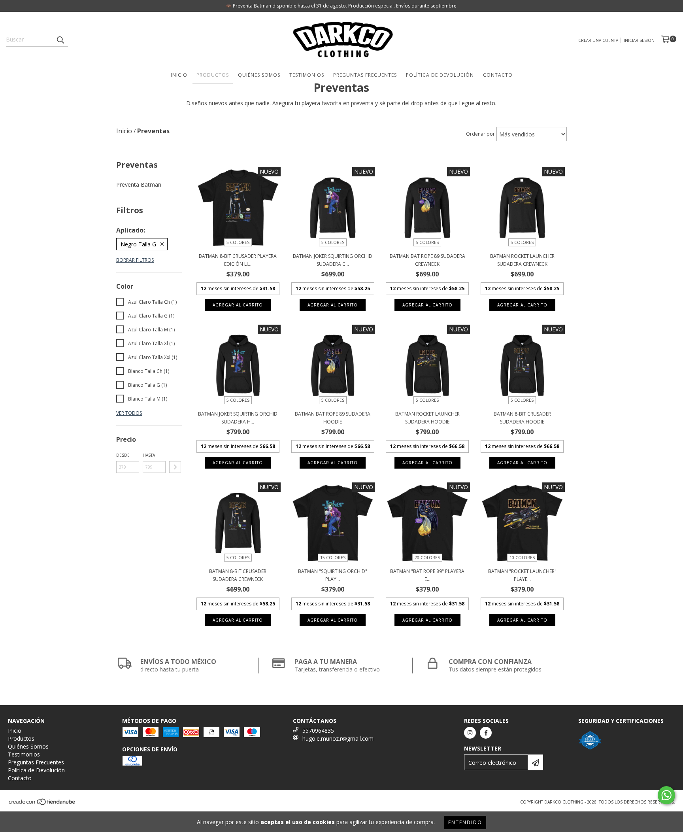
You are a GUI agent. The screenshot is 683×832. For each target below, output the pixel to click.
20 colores (427, 557)
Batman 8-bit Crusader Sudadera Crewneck (237, 575)
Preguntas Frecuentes (365, 75)
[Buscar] (60, 39)
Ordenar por (480, 133)
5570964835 (318, 730)
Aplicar (175, 467)
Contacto (498, 75)
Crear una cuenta (598, 40)
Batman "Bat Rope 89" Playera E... (427, 575)
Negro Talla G (138, 244)
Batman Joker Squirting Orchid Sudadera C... (332, 260)
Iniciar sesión (639, 40)
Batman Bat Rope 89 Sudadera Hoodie (332, 417)
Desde (123, 455)
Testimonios (306, 75)
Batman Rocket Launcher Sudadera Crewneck (522, 260)
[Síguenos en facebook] (486, 733)
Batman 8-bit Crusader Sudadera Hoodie (522, 417)
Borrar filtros (135, 260)
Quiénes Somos (259, 75)
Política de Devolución (440, 75)
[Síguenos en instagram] (470, 733)
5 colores (237, 242)
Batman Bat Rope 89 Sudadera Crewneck (427, 260)
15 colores (332, 557)
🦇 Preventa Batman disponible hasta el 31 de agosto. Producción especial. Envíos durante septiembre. (342, 5)
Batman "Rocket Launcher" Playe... (522, 575)
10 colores (522, 557)
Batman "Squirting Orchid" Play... (332, 575)
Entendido (465, 822)
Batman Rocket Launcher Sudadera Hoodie (427, 417)
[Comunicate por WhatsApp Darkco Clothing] (666, 795)
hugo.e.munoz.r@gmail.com (338, 738)
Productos (212, 75)
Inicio (179, 75)
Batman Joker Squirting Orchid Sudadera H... (237, 417)
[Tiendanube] (42, 804)
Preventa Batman (138, 184)
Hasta (149, 455)
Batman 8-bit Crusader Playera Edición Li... (238, 260)
